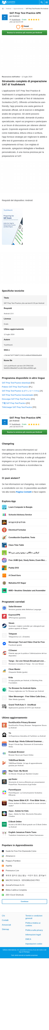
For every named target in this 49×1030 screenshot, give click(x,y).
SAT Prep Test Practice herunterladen (18, 395)
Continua (24, 901)
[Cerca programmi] (41, 2)
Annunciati (6, 925)
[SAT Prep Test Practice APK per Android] (5, 17)
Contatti (5, 920)
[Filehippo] (8, 2)
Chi (3, 916)
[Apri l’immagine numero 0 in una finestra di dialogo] (12, 226)
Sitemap (5, 929)
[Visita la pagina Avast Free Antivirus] (24, 27)
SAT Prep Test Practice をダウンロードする (20, 391)
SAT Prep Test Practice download (16, 383)
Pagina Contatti (24, 492)
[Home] (3, 9)
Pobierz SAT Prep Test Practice (15, 387)
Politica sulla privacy (34, 930)
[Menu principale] (46, 2)
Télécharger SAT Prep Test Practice (17, 407)
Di (15, 20)
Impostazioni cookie (33, 944)
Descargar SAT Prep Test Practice (16, 399)
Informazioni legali (33, 935)
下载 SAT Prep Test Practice (14, 403)
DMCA (28, 939)
